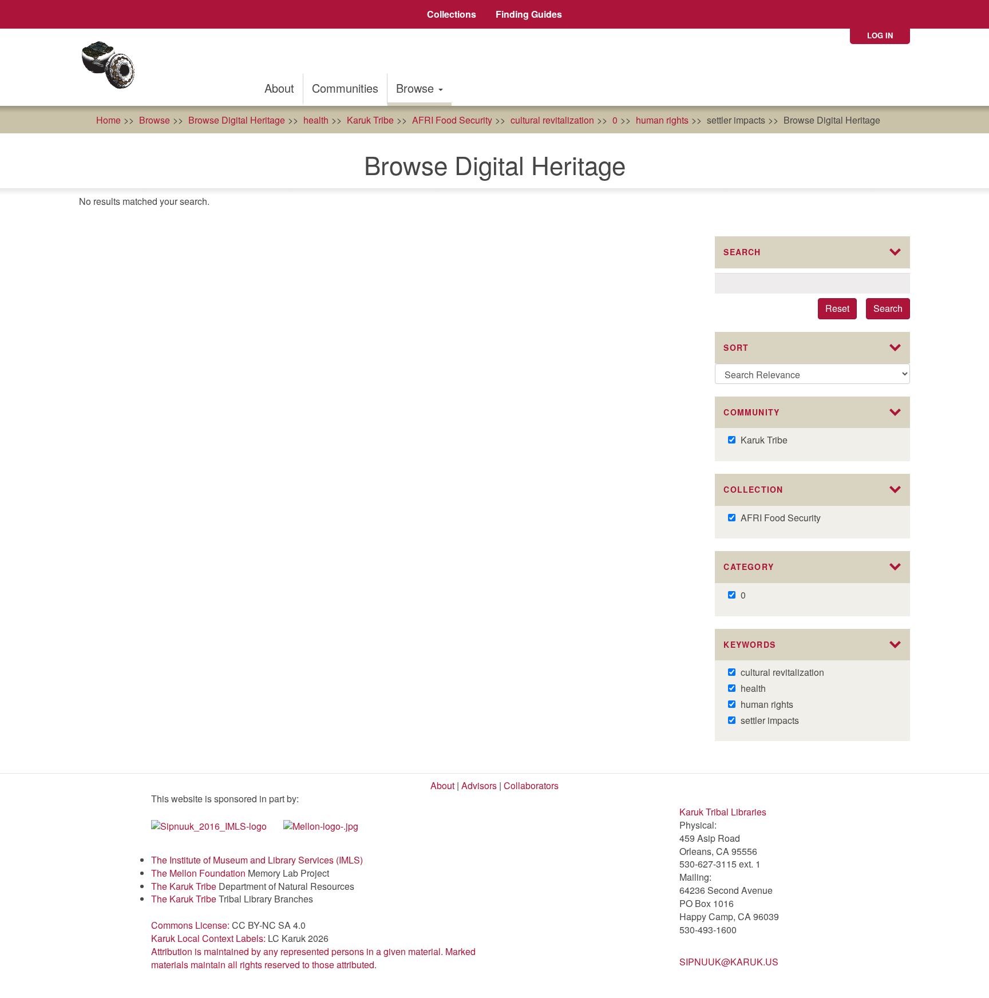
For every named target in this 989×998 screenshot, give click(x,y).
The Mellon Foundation (198, 873)
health (316, 119)
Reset (837, 308)
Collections (451, 14)
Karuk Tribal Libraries (722, 811)
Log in (880, 35)
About (279, 88)
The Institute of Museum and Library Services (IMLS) (257, 859)
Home (108, 119)
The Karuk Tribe (183, 886)
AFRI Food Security (452, 119)
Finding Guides (529, 14)
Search (888, 308)
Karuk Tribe (370, 119)
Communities (345, 88)
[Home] (112, 67)
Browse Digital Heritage (236, 119)
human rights (662, 119)
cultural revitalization (552, 119)
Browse (416, 88)
